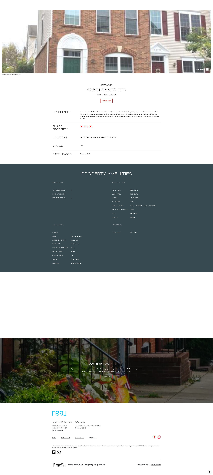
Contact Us (92, 437)
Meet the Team (65, 437)
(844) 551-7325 (62, 428)
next (12, 69)
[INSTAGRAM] (159, 437)
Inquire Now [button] (107, 100)
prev (8, 69)
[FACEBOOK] (154, 437)
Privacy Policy (156, 465)
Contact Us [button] (106, 377)
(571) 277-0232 (62, 426)
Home (54, 437)
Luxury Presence (99, 465)
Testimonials (79, 437)
